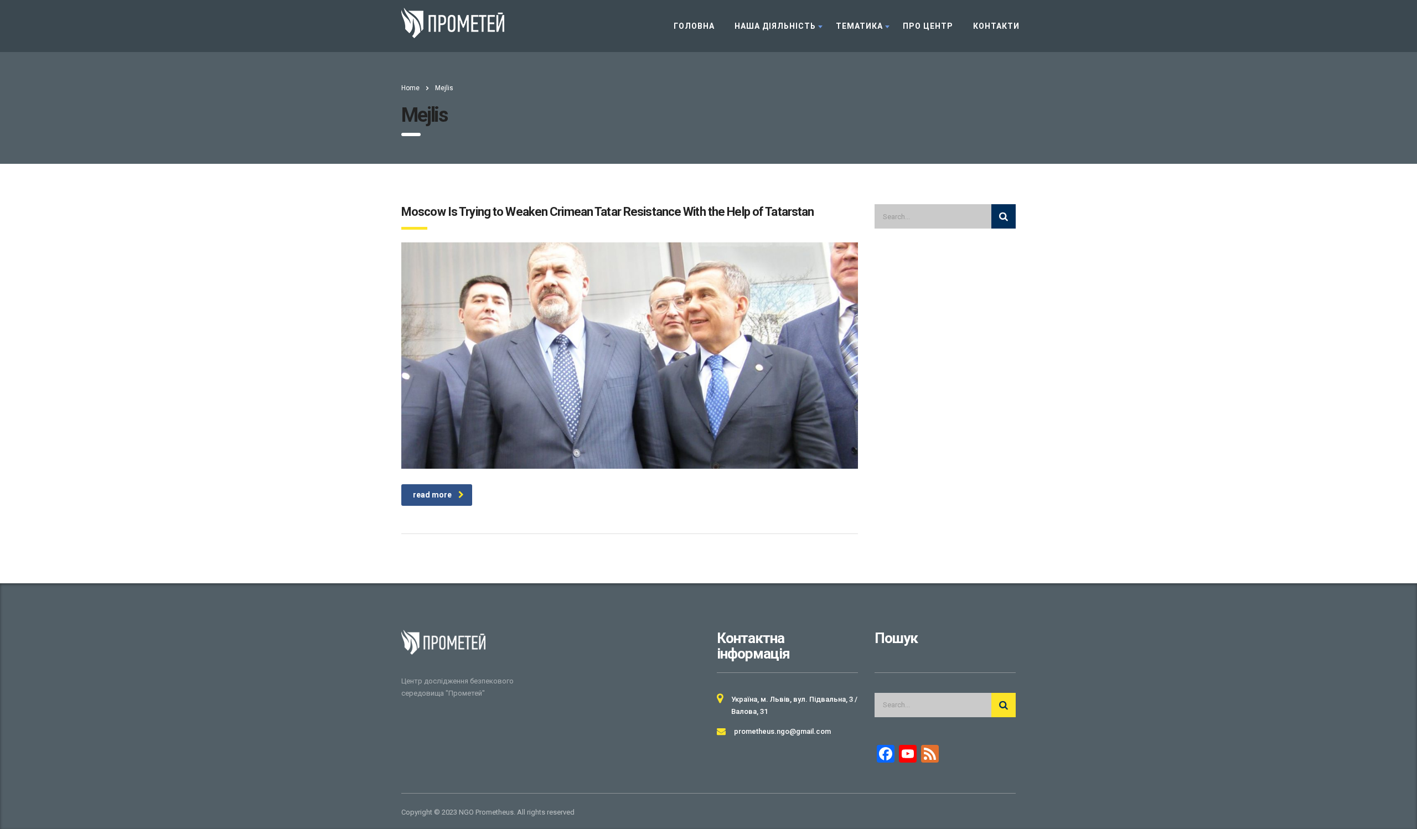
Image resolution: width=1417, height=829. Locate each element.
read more (432, 494)
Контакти (996, 26)
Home (410, 88)
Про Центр (928, 26)
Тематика (859, 26)
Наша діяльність (775, 26)
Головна (694, 26)
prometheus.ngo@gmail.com (782, 731)
